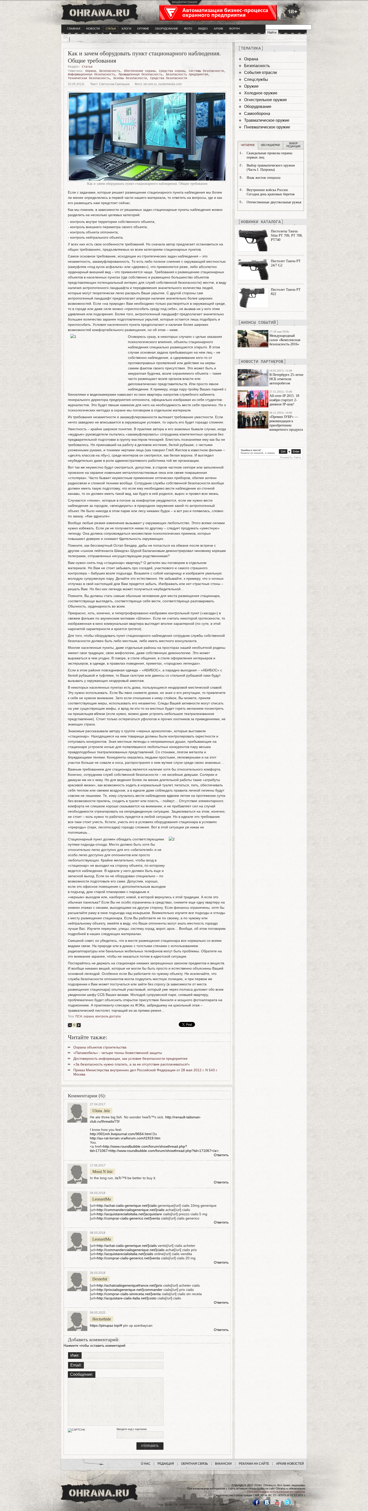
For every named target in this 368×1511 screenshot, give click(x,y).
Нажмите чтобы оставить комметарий (94, 1345)
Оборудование (166, 28)
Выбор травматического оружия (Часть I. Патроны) (271, 168)
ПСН (78, 1016)
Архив (218, 28)
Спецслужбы (256, 79)
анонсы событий (258, 323)
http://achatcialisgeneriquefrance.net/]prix (129, 1285)
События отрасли (260, 72)
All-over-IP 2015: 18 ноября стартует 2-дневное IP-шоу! (284, 400)
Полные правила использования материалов (276, 1491)
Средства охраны (172, 71)
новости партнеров (262, 362)
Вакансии (223, 1463)
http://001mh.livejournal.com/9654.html (120, 1134)
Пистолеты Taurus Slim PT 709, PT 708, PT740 (287, 235)
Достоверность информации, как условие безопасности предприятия (130, 1058)
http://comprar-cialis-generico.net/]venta (128, 1218)
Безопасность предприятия (187, 74)
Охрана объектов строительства (99, 1047)
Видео (203, 28)
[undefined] (271, 458)
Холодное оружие (260, 93)
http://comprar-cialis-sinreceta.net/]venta (129, 1294)
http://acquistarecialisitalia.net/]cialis (125, 1254)
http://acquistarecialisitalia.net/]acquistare (129, 1214)
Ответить (221, 1155)
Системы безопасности (206, 71)
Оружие (143, 28)
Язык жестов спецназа (263, 178)
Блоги (126, 28)
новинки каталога (261, 222)
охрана (89, 1016)
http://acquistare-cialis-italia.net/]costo (126, 1298)
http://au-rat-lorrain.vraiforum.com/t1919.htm (125, 1138)
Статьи (111, 28)
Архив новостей (290, 1463)
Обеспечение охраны (139, 71)
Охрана (90, 71)
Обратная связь (194, 1463)
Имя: (74, 1355)
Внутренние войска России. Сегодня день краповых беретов (271, 192)
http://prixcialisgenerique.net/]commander (129, 1290)
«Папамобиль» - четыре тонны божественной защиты (117, 1053)
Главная (73, 28)
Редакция (165, 1463)
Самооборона (257, 113)
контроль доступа (108, 1016)
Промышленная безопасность (140, 74)
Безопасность (109, 71)
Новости (93, 28)
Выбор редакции (293, 145)
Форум (234, 28)
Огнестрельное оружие (265, 100)
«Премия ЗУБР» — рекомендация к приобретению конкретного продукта (286, 423)
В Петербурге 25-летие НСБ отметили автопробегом (286, 379)
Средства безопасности (168, 78)
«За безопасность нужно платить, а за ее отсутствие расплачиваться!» (131, 1064)
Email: (76, 1365)
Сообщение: (81, 1374)
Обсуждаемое (270, 145)
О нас (145, 1463)
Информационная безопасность (91, 74)
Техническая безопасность (89, 78)
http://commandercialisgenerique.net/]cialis (130, 1210)
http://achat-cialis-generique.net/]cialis (127, 1205)
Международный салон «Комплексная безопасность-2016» (284, 340)
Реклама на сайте (254, 1463)
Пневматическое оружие (267, 127)
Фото (188, 28)
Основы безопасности (130, 78)
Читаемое (248, 145)
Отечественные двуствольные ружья (274, 202)
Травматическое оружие (266, 120)
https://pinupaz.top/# (106, 1325)
